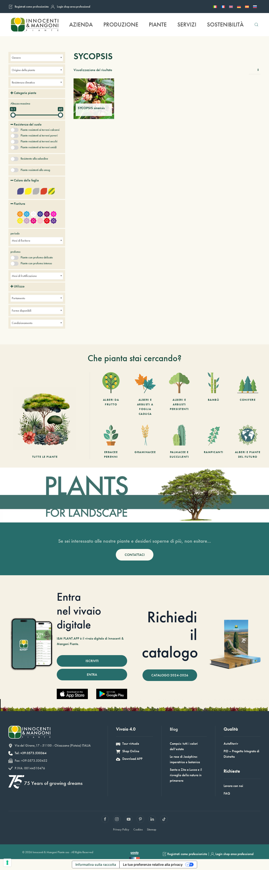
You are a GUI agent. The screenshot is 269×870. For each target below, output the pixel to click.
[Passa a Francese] (223, 6)
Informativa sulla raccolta (95, 864)
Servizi (186, 24)
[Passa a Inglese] (231, 6)
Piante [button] (158, 24)
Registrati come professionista (32, 6)
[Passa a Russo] (255, 6)
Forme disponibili (21, 310)
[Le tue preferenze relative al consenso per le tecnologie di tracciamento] (7, 863)
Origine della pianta (23, 70)
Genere (16, 57)
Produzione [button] (120, 24)
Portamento (18, 298)
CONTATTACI (135, 554)
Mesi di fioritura (21, 240)
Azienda (81, 24)
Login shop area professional (73, 6)
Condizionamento (22, 323)
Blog (174, 729)
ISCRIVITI (92, 660)
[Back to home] (34, 24)
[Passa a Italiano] (215, 6)
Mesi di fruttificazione (24, 276)
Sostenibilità (225, 24)
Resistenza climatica (23, 82)
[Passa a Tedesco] (239, 6)
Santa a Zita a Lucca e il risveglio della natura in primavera (186, 775)
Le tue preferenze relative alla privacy (153, 864)
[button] (256, 24)
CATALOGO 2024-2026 (169, 675)
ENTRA (92, 674)
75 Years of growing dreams (53, 783)
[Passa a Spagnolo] (247, 6)
